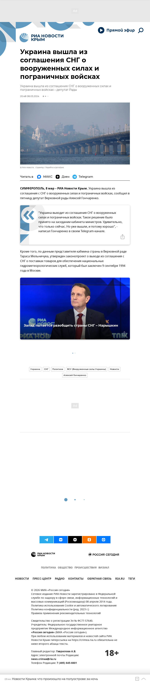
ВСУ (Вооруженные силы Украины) (86, 369)
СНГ (46, 369)
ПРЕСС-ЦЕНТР (42, 579)
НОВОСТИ (22, 579)
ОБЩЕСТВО (65, 568)
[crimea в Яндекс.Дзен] (75, 539)
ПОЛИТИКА (48, 568)
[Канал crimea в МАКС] (103, 539)
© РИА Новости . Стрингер (32, 167)
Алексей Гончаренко (74, 375)
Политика (57, 369)
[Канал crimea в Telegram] (46, 539)
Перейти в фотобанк (54, 167)
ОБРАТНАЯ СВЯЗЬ (99, 579)
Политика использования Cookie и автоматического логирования (74, 606)
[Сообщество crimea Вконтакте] (61, 539)
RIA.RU (120, 579)
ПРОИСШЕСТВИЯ (85, 568)
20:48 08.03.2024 (29, 96)
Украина (35, 369)
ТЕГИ (131, 579)
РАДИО (60, 579)
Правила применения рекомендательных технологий (66, 613)
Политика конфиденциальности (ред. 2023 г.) (60, 610)
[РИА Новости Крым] (41, 38)
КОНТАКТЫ (76, 579)
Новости (114, 369)
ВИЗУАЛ (103, 568)
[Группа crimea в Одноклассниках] (89, 539)
